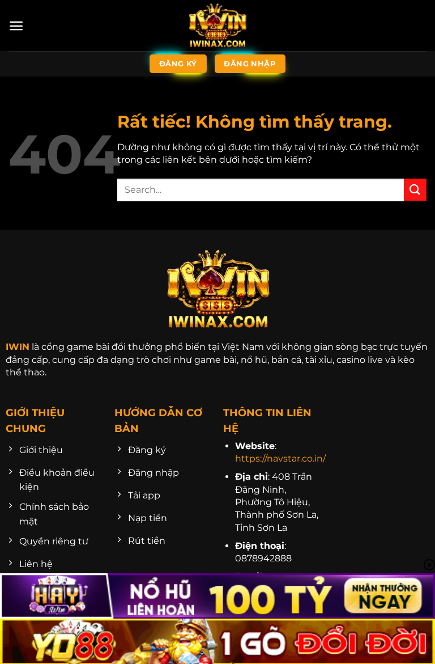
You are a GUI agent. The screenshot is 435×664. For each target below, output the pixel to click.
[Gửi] (415, 190)
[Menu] (16, 26)
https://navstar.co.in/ (280, 458)
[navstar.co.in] (217, 25)
